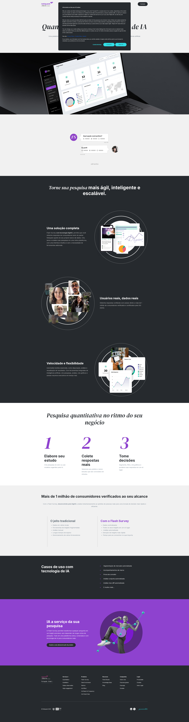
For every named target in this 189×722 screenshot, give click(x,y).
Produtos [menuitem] (84, 676)
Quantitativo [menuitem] (66, 679)
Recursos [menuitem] (105, 676)
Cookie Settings (97, 44)
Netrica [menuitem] (83, 685)
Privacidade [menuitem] (140, 679)
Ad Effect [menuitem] (83, 688)
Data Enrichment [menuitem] (86, 682)
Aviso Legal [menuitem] (140, 685)
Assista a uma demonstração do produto (61, 645)
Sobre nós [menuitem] (123, 679)
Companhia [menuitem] (123, 676)
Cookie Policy (78, 36)
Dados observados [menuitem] (68, 685)
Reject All (121, 44)
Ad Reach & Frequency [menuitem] (87, 691)
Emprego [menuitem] (122, 685)
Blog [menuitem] (103, 685)
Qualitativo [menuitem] (65, 682)
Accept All (109, 44)
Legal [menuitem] (138, 676)
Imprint (84, 36)
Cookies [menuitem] (139, 682)
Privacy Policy (70, 36)
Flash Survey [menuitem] (85, 679)
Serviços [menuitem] (65, 676)
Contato (142, 4)
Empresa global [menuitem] (124, 682)
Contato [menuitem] (122, 688)
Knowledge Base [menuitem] (107, 682)
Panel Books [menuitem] (106, 679)
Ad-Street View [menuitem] (85, 694)
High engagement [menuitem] (67, 688)
